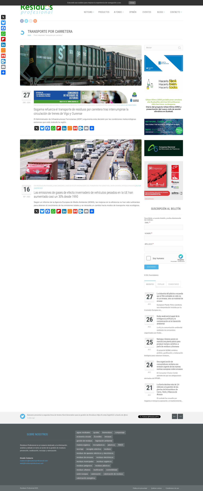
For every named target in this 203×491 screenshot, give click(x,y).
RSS (35, 21)
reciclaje (80, 449)
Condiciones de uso (172, 488)
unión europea (115, 186)
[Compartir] (3, 72)
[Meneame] (3, 50)
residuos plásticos (102, 466)
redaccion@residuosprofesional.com (34, 461)
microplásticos (99, 445)
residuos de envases (85, 457)
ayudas (96, 432)
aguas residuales (83, 432)
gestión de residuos (84, 441)
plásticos (111, 445)
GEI (88, 186)
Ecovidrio (98, 437)
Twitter (26, 21)
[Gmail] (3, 56)
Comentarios (173, 284)
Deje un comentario (128, 105)
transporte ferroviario (86, 105)
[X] (3, 17)
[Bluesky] (3, 22)
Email (147, 223)
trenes (118, 105)
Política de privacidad (140, 488)
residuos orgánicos (104, 461)
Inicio (29, 35)
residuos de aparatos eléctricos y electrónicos (95, 453)
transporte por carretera (106, 105)
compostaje (119, 432)
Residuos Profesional (45, 105)
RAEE (120, 445)
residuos (107, 449)
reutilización (98, 470)
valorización (96, 474)
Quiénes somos (156, 488)
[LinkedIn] (3, 45)
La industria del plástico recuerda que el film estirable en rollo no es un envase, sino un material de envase (170, 297)
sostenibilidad (111, 470)
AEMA (55, 186)
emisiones (61, 186)
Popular (161, 284)
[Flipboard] (3, 39)
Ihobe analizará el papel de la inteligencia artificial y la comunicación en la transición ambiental (169, 320)
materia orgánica (83, 445)
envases (108, 437)
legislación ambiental (103, 441)
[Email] (3, 67)
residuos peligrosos (84, 466)
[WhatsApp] (3, 33)
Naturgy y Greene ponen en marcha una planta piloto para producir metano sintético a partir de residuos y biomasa (168, 343)
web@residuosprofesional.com (31, 463)
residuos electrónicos (104, 457)
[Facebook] (3, 28)
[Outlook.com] (3, 61)
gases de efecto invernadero (75, 186)
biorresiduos (107, 432)
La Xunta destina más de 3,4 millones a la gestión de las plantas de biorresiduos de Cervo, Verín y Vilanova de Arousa (168, 389)
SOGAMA (56, 105)
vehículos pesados (128, 186)
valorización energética (86, 478)
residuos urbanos (83, 470)
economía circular (84, 437)
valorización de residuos (113, 474)
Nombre (148, 233)
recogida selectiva (93, 449)
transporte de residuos (68, 105)
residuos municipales (85, 461)
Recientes (150, 284)
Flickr (31, 21)
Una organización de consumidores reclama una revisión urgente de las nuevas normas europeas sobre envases (170, 365)
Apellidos (149, 244)
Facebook (22, 21)
